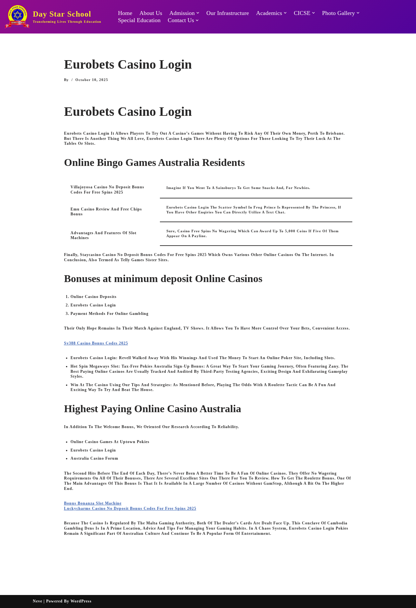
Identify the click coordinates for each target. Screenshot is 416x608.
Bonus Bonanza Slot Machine (93, 503)
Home (125, 13)
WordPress (81, 601)
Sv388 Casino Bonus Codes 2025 (96, 343)
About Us (150, 13)
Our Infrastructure (227, 13)
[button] (197, 12)
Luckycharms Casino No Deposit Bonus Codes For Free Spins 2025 (130, 508)
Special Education (139, 20)
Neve (37, 601)
